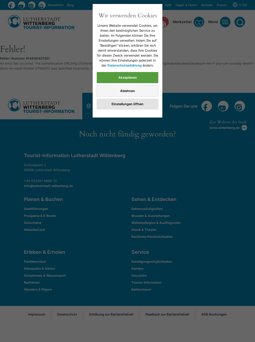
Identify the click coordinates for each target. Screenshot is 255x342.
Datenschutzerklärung (124, 65)
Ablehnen (127, 91)
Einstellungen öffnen (127, 104)
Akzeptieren (127, 77)
